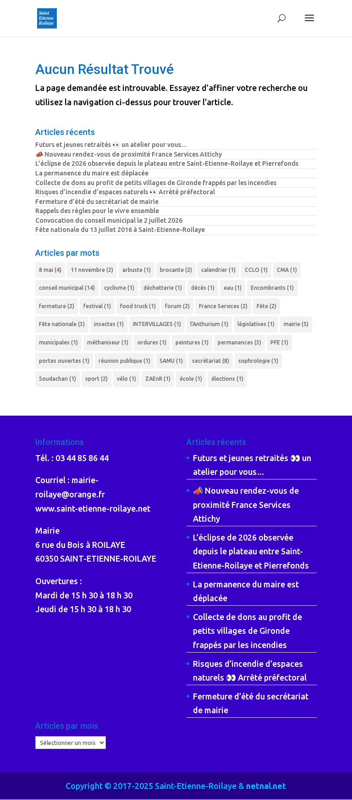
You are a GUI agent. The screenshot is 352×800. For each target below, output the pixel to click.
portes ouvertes (64, 361)
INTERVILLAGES (157, 324)
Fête (266, 306)
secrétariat (210, 361)
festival (97, 306)
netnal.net (266, 785)
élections (227, 379)
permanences (239, 342)
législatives (256, 324)
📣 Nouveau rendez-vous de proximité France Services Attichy (128, 154)
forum (177, 306)
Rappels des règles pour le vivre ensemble (97, 210)
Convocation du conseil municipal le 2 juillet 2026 (108, 220)
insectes (109, 324)
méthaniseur (107, 342)
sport (96, 379)
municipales (58, 342)
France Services (223, 306)
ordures (152, 342)
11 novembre (92, 270)
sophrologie (258, 361)
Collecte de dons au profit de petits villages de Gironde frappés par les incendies (155, 182)
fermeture (56, 306)
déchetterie (162, 288)
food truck (138, 306)
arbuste (136, 270)
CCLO (256, 270)
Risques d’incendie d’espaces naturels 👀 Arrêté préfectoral (125, 192)
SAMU (171, 361)
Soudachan (57, 379)
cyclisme (119, 288)
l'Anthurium (209, 324)
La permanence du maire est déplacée (91, 173)
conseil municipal (67, 288)
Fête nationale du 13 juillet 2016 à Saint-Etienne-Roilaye (120, 229)
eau (233, 288)
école (191, 379)
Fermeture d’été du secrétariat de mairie (97, 201)
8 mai (50, 270)
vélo (126, 379)
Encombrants (272, 288)
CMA (287, 270)
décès (202, 288)
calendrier (218, 270)
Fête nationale (62, 324)
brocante (176, 270)
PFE (279, 342)
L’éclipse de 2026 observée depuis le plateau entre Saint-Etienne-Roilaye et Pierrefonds (166, 163)
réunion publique (124, 361)
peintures (192, 342)
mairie (296, 324)
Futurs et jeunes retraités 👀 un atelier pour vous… (111, 144)
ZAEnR (157, 379)
